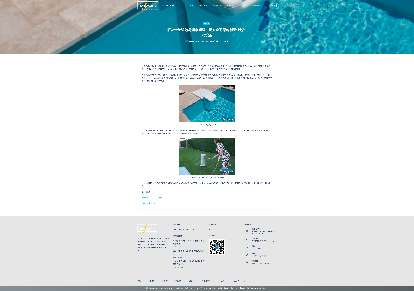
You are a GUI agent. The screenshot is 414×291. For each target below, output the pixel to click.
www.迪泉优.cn (148, 203)
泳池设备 (202, 5)
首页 (191, 5)
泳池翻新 (178, 281)
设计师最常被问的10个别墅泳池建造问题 (189, 252)
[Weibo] (210, 229)
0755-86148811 (257, 248)
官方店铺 (272, 5)
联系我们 (256, 5)
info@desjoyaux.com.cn (260, 256)
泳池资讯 (230, 5)
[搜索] (274, 281)
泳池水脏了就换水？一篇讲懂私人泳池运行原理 (188, 242)
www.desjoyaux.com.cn (152, 197)
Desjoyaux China (197, 41)
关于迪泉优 (243, 5)
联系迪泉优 (206, 281)
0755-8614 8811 (168, 5)
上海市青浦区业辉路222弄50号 (262, 241)
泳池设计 (216, 5)
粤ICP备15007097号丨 (205, 288)
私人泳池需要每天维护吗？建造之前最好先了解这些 (188, 262)
